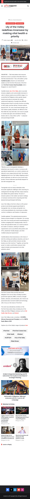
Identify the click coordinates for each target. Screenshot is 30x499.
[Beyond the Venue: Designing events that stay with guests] (22, 410)
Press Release (20, 23)
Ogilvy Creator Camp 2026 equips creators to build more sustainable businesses (7, 419)
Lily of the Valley (14, 91)
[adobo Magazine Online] (10, 5)
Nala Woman (8, 313)
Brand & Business (17, 20)
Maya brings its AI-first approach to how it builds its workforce (7, 437)
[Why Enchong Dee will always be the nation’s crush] (22, 430)
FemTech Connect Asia (19, 331)
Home (10, 20)
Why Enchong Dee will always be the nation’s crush (22, 437)
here (26, 325)
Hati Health (11, 334)
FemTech (6, 331)
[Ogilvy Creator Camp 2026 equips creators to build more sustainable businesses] (7, 410)
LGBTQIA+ (8, 337)
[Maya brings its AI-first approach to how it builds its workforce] (7, 430)
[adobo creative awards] (15, 66)
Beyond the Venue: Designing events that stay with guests (22, 417)
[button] (6, 128)
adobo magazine (7, 40)
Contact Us (5, 496)
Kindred (17, 313)
